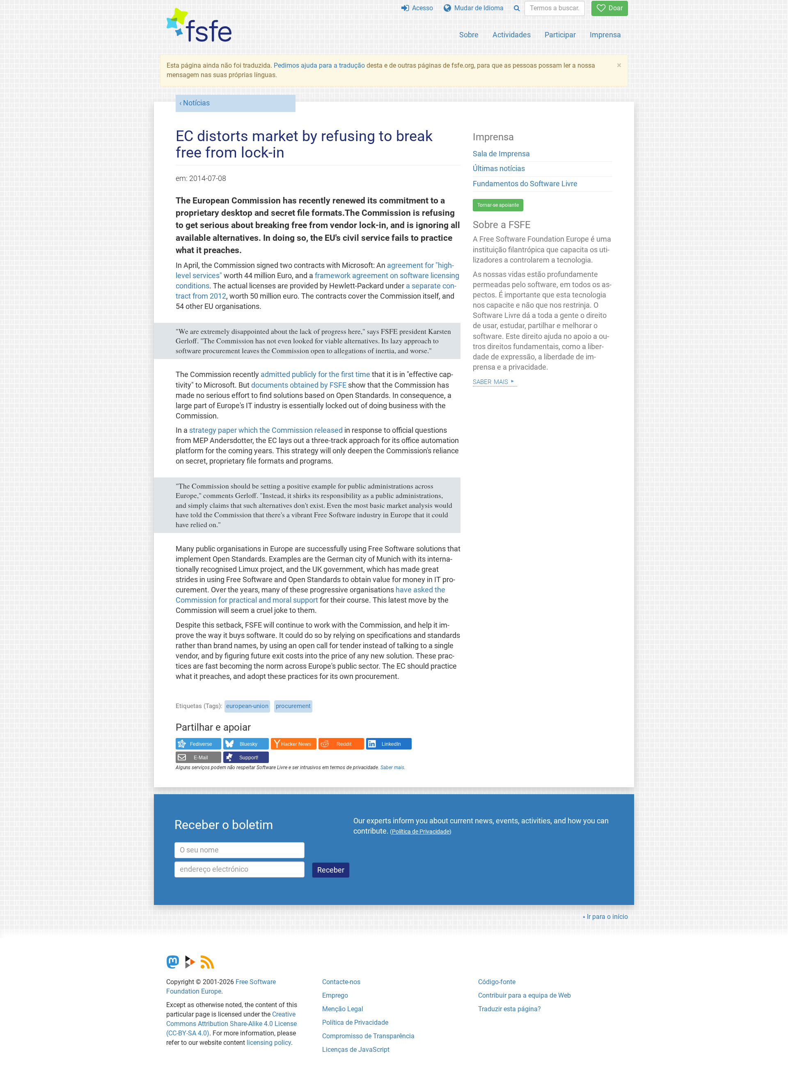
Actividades (511, 34)
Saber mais (392, 767)
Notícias (196, 103)
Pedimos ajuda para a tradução (319, 65)
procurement (293, 706)
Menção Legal (342, 1009)
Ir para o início (607, 917)
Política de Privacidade (355, 1022)
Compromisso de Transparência (368, 1036)
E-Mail (201, 758)
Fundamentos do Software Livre (525, 184)
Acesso (421, 8)
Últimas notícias (499, 169)
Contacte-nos (341, 982)
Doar (614, 8)
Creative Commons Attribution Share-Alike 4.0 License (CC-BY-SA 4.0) (231, 1023)
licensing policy (269, 1042)
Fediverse (201, 744)
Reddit (344, 744)
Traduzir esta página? (509, 1009)
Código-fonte (496, 982)
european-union (247, 706)
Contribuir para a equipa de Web (524, 995)
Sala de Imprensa (501, 154)
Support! (248, 758)
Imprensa (605, 34)
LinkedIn (391, 744)
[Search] (517, 8)
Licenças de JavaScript (355, 1049)
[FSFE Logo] (199, 25)
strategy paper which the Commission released (266, 430)
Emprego (335, 995)
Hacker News (296, 744)
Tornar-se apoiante (498, 205)
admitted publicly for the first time (315, 374)
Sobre (469, 34)
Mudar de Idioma (477, 8)
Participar (560, 34)
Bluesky (248, 744)
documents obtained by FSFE (298, 385)
